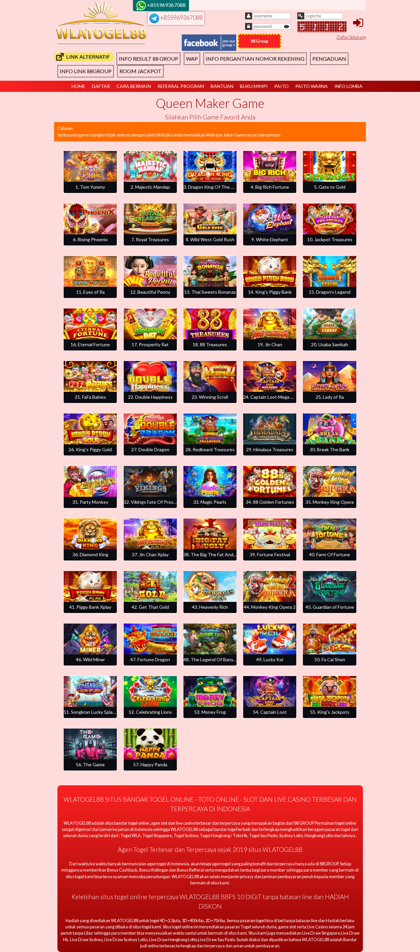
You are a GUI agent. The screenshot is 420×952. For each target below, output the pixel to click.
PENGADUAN (329, 58)
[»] (83, 57)
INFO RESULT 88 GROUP (148, 58)
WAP (192, 58)
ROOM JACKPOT (140, 71)
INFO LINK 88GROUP (86, 71)
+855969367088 (181, 17)
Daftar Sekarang (351, 37)
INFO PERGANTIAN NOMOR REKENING (255, 58)
